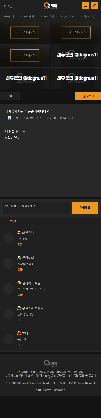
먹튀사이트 (67, 16)
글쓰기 (90, 96)
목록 (9, 96)
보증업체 (9, 16)
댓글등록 (85, 207)
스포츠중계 (27, 16)
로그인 (7, 6)
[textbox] (50, 161)
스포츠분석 (47, 16)
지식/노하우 (88, 16)
